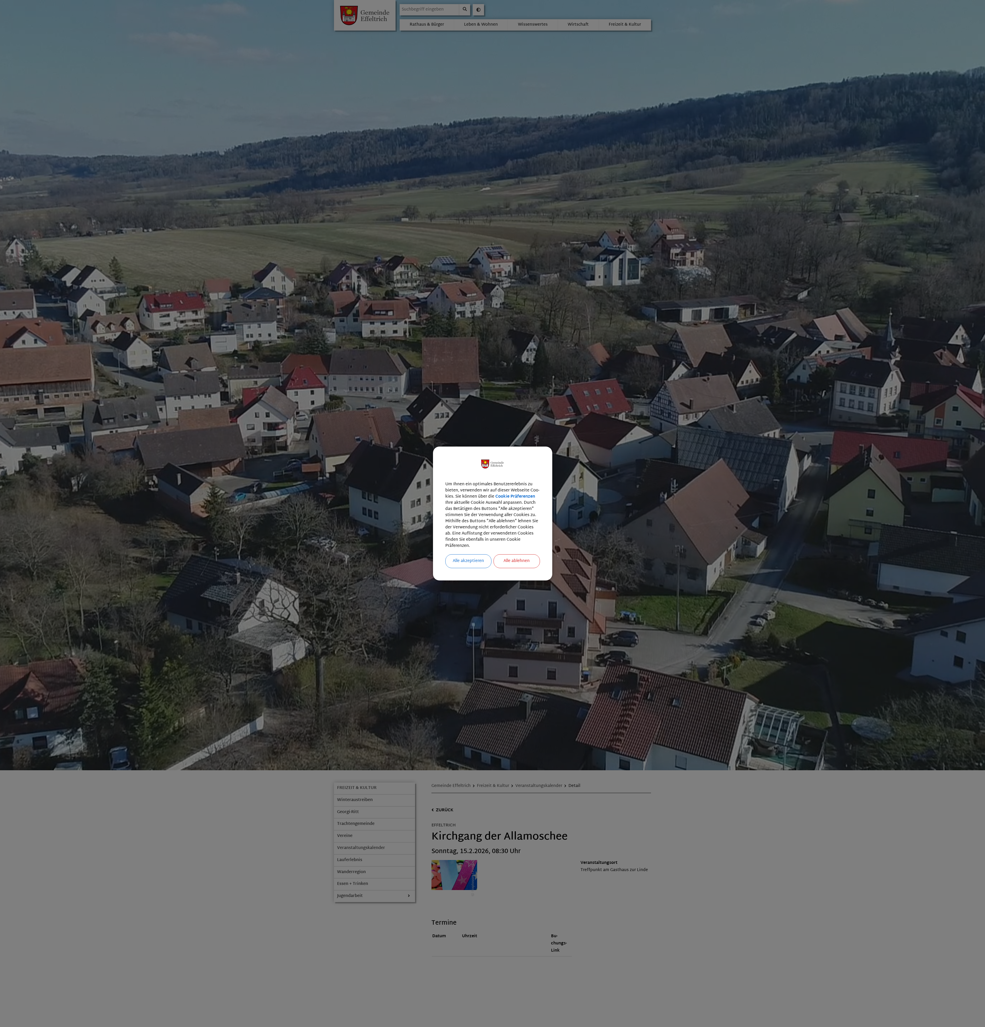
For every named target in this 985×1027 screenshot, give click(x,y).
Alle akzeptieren (468, 561)
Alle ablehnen (517, 561)
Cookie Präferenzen (515, 496)
